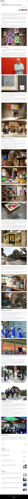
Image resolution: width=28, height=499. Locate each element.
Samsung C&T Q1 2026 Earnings (5, 455)
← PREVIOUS (3, 444)
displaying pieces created (7, 147)
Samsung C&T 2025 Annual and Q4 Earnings (7, 460)
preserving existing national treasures (9, 313)
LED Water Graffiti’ (16, 405)
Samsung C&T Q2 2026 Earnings (5, 450)
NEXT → (26, 444)
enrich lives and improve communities (18, 226)
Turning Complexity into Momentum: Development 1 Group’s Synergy (10, 487)
